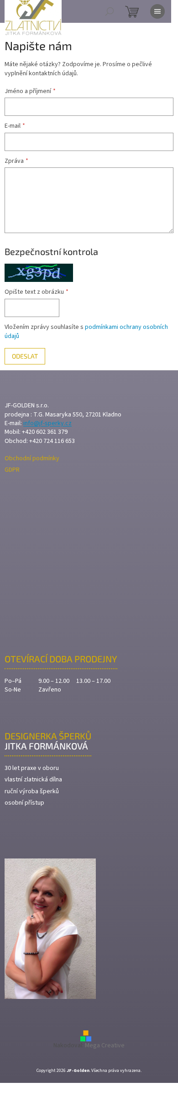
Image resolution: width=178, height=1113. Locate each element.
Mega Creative (105, 1045)
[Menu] (157, 11)
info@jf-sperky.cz (47, 423)
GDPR (12, 470)
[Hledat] (109, 11)
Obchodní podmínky (32, 458)
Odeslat (25, 356)
